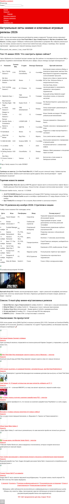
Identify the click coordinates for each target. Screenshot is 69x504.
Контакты (12, 483)
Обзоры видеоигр (10, 18)
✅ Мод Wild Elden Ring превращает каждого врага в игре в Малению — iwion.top (27, 355)
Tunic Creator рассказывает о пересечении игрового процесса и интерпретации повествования (32, 457)
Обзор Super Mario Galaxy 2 (9, 426)
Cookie (49, 485)
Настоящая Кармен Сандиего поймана (13, 338)
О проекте (4, 483)
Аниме (6, 10)
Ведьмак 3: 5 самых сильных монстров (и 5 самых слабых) (20, 412)
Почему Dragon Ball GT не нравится (11, 473)
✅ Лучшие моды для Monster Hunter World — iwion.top (18, 440)
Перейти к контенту (6, 1)
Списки (6, 20)
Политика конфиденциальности (27, 483)
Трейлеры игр (8, 23)
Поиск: (2, 5)
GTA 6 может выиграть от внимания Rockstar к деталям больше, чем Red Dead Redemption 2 (31, 369)
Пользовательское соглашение (50, 483)
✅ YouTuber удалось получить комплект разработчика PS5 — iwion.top (23, 397)
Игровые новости (10, 16)
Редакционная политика (38, 485)
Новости (6, 12)
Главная (9, 14)
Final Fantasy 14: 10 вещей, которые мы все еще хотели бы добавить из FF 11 (26, 383)
